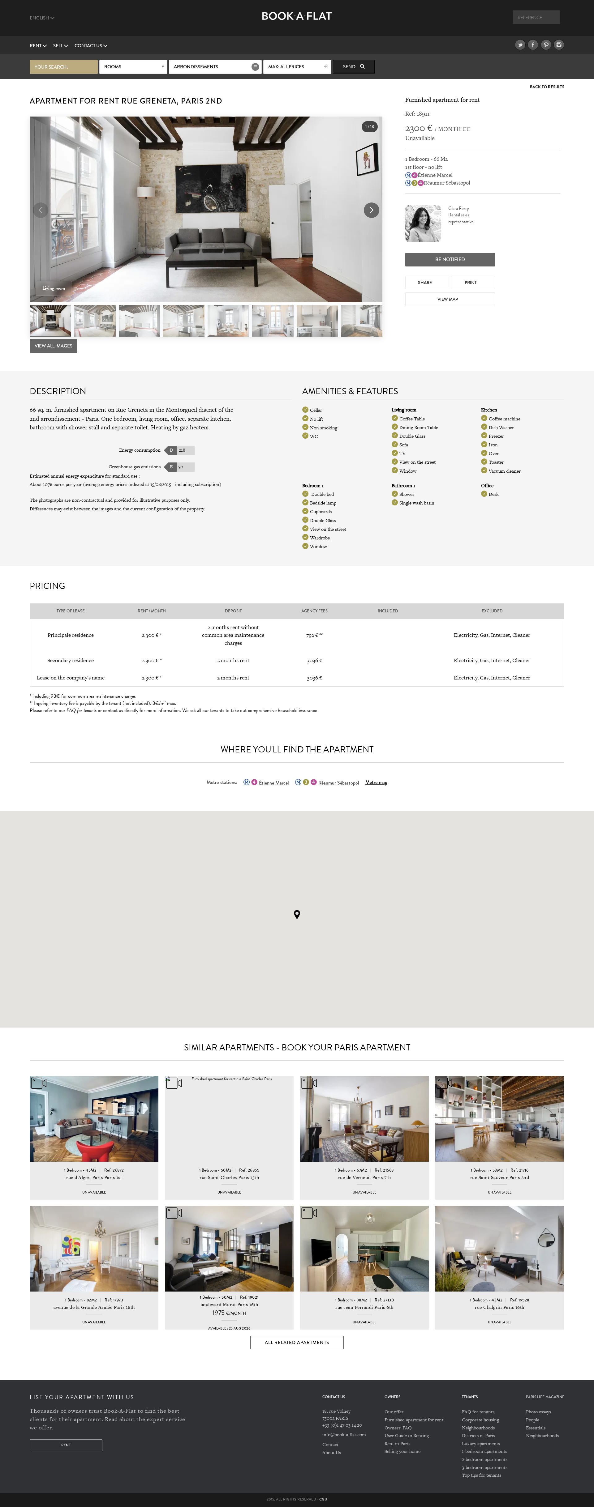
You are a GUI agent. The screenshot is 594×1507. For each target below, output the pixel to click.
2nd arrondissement (55, 419)
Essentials (535, 1427)
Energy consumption (140, 450)
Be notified (450, 259)
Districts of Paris (478, 1435)
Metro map (376, 782)
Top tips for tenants (481, 1475)
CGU (323, 1499)
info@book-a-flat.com (344, 1434)
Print (471, 282)
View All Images (53, 346)
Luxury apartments (481, 1443)
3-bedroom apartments (484, 1467)
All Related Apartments (297, 1342)
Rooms (112, 66)
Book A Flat (297, 20)
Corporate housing (480, 1419)
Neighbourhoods (478, 1427)
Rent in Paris (397, 1443)
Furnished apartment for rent (414, 1419)
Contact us (89, 45)
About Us (331, 1452)
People (532, 1419)
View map (448, 299)
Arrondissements (196, 66)
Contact (330, 1444)
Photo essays (538, 1411)
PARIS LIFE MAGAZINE (545, 1397)
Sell (58, 45)
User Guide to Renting (407, 1435)
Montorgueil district (191, 410)
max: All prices (286, 66)
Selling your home (402, 1451)
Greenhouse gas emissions (135, 466)
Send (349, 66)
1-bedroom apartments (484, 1451)
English (40, 18)
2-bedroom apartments (484, 1459)
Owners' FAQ (398, 1427)
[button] (371, 210)
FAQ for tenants (478, 1411)
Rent (36, 45)
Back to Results (547, 87)
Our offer (394, 1411)
